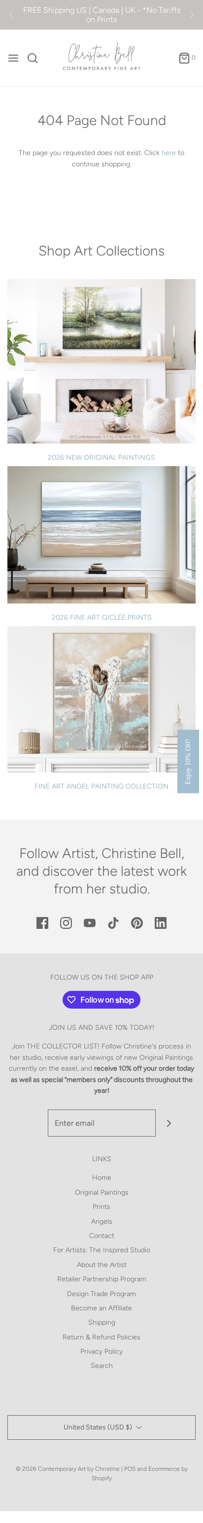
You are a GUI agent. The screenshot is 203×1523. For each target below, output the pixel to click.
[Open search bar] (36, 58)
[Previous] (11, 15)
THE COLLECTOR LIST (62, 1046)
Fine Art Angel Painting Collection (101, 786)
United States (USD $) (99, 1427)
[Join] (169, 1123)
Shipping (101, 1322)
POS (129, 1468)
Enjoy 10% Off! (188, 762)
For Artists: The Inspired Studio (101, 1250)
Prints (101, 1207)
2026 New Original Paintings (101, 457)
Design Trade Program (101, 1294)
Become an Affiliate (101, 1308)
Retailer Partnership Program (101, 1279)
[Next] (192, 15)
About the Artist (102, 1265)
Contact (101, 1236)
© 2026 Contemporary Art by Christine (68, 1468)
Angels (101, 1221)
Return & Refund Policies (101, 1337)
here (169, 153)
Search (102, 1366)
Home (101, 1178)
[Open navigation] (13, 58)
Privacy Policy (101, 1351)
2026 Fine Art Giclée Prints (102, 617)
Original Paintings (102, 1192)
